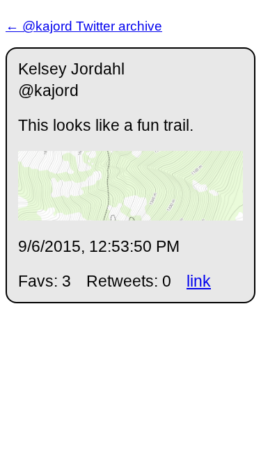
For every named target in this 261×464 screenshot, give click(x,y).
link (199, 281)
